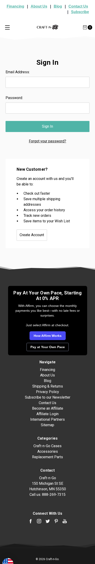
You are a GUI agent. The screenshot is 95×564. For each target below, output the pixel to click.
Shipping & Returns (47, 386)
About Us (39, 6)
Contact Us (78, 6)
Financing (15, 6)
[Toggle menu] (7, 27)
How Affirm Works (48, 336)
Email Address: (18, 72)
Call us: (47, 494)
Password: (14, 98)
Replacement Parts (47, 457)
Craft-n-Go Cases (47, 446)
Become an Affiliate (47, 408)
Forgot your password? (47, 141)
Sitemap (47, 425)
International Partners (47, 419)
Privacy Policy (47, 392)
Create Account (32, 235)
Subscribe (80, 12)
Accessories (47, 451)
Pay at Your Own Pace (47, 347)
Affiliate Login (47, 414)
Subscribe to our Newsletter (47, 397)
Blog (58, 6)
